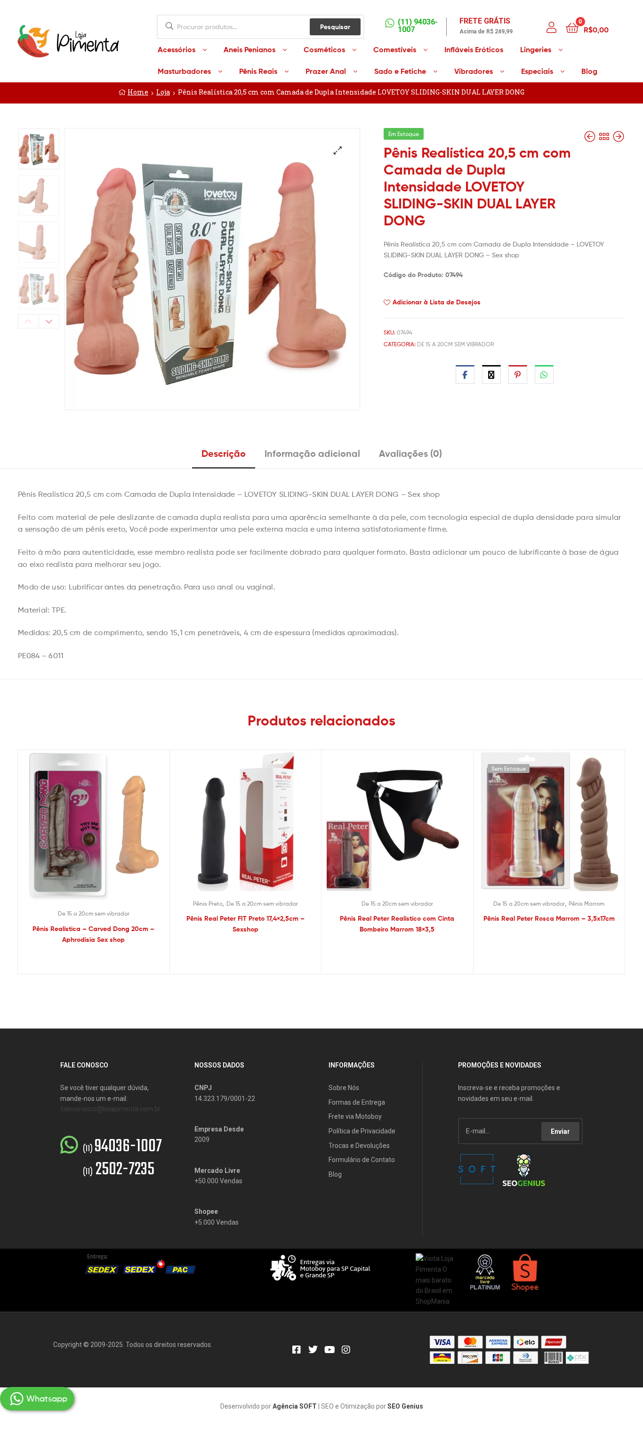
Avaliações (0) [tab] (410, 453)
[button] (337, 150)
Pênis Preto (208, 903)
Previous (28, 321)
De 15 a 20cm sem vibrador (455, 344)
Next (49, 321)
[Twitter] (313, 1349)
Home (138, 92)
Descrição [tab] (223, 453)
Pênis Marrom (586, 903)
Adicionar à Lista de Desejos (437, 302)
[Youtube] (329, 1349)
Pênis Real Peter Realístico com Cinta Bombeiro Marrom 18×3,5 (397, 923)
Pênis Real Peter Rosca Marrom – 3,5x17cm (549, 918)
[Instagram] (346, 1349)
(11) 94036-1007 (418, 25)
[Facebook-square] (296, 1349)
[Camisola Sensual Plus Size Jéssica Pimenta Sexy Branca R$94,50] (618, 137)
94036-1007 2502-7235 (122, 1158)
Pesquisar (335, 27)
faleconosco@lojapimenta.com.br (110, 1109)
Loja (163, 92)
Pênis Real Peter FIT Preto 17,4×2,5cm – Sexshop (245, 923)
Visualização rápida (105, 833)
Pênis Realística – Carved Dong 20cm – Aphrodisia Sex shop (93, 934)
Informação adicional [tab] (312, 453)
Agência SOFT (295, 1406)
